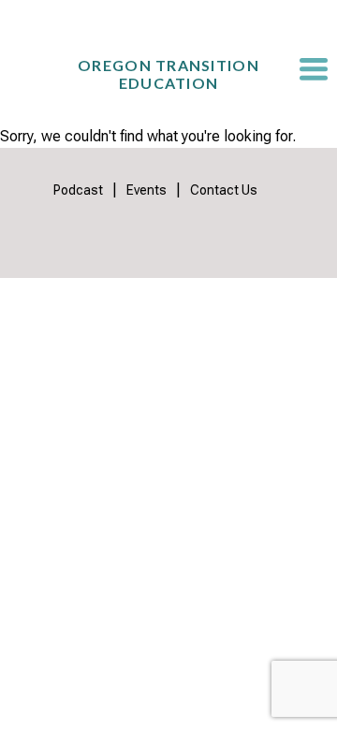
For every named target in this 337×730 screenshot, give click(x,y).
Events (146, 189)
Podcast (78, 189)
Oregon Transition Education (168, 74)
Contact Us (223, 189)
